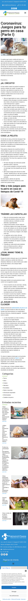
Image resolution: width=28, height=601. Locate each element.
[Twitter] (14, 8)
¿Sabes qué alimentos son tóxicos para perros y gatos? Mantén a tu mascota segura (5, 433)
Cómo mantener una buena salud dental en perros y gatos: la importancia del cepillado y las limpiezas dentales (6, 484)
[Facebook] (12, 8)
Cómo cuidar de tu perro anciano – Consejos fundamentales (6, 516)
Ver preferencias (14, 595)
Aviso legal (23, 599)
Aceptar (14, 587)
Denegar (14, 591)
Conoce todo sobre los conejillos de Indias (5, 500)
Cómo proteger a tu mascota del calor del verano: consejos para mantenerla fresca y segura (5, 413)
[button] (26, 571)
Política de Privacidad (15, 599)
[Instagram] (16, 8)
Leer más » (4, 421)
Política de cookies (6, 599)
